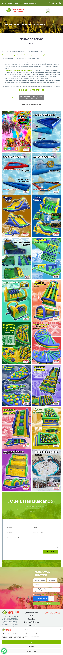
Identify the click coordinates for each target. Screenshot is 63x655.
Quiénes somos (31, 612)
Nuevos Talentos (31, 622)
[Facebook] (53, 3)
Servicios (31, 616)
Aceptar (32, 642)
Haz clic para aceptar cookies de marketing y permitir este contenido (31, 97)
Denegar (31, 646)
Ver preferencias (31, 651)
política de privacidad (50, 594)
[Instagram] (49, 3)
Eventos (31, 619)
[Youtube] (56, 3)
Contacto (31, 625)
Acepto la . (46, 594)
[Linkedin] (59, 3)
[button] (60, 630)
